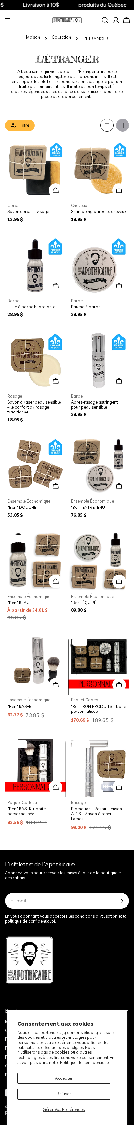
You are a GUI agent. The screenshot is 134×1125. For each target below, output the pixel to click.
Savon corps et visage (28, 211)
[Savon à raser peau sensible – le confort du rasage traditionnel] (35, 360)
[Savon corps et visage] (35, 170)
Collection (61, 37)
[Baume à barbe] (98, 265)
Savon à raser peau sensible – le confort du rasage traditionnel (34, 407)
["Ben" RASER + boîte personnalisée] (35, 767)
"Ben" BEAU (18, 602)
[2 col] (122, 125)
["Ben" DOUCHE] (35, 465)
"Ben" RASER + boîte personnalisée (26, 811)
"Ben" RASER (19, 706)
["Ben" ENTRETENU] (98, 465)
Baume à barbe (85, 306)
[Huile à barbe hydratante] (35, 265)
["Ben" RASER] (35, 664)
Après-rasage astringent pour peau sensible (94, 405)
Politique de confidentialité (85, 1062)
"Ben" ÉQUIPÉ (83, 602)
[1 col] (107, 125)
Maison (33, 37)
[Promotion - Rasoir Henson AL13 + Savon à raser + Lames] (98, 767)
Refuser (64, 1093)
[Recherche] (105, 20)
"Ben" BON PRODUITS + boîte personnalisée (98, 709)
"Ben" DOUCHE (21, 507)
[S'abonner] (121, 901)
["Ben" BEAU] (35, 561)
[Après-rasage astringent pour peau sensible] (98, 360)
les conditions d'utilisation (93, 916)
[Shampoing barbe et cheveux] (98, 170)
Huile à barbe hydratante (31, 306)
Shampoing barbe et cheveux (98, 211)
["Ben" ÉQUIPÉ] (98, 561)
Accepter (64, 1078)
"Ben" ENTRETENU (88, 507)
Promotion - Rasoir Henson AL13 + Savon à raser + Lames (96, 813)
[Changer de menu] (7, 20)
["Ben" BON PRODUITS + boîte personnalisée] (98, 664)
